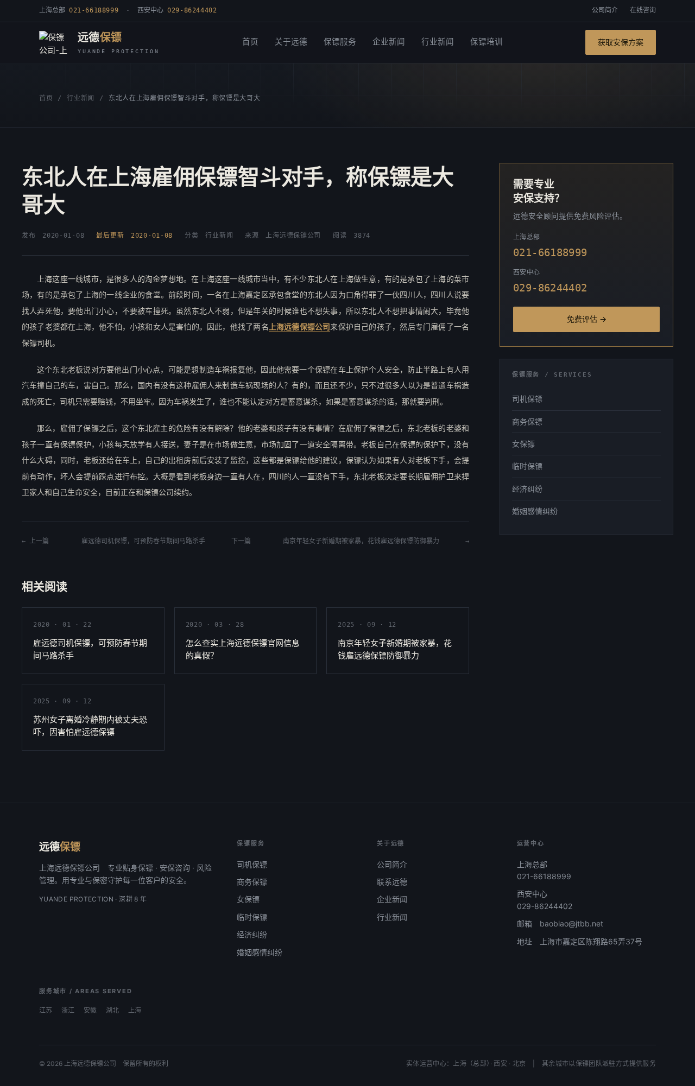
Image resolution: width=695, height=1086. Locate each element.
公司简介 (605, 10)
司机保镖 (527, 398)
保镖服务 (340, 42)
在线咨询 (643, 10)
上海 (134, 1010)
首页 (250, 42)
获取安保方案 (620, 42)
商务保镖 (527, 421)
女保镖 (523, 443)
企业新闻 (388, 42)
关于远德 (291, 42)
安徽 (90, 1010)
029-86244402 (544, 906)
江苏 (45, 1010)
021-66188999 (544, 876)
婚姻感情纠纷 (535, 511)
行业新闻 (437, 42)
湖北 (112, 1010)
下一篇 (244, 541)
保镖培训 (486, 42)
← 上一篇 (38, 541)
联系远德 (392, 881)
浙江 (67, 1010)
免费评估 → (586, 318)
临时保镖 (527, 466)
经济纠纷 (527, 488)
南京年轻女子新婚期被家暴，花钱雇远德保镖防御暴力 (361, 541)
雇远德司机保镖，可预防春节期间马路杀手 (143, 541)
